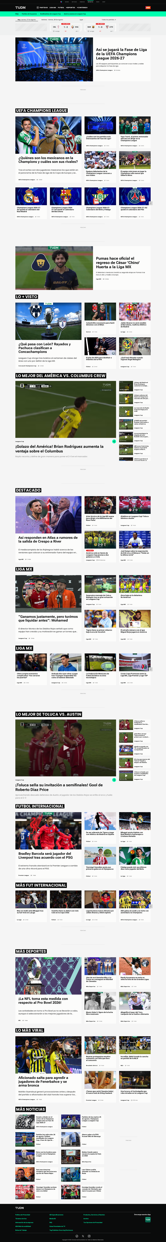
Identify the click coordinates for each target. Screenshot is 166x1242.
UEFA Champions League (26, 179)
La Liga (123, 332)
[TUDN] (20, 7)
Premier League (23, 875)
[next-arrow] (151, 203)
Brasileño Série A (91, 1065)
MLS (122, 1065)
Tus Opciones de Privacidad (92, 1222)
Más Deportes (90, 986)
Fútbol (88, 366)
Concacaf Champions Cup (27, 366)
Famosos (82, 1)
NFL (19, 1020)
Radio (97, 1)
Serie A (88, 332)
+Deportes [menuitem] (70, 7)
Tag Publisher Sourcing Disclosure (61, 1230)
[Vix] (148, 7)
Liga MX (21, 559)
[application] (65, 409)
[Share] (114, 441)
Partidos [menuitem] (44, 7)
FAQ (50, 1222)
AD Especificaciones (56, 1215)
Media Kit (52, 1218)
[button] (65, 409)
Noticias (74, 1)
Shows (67, 1)
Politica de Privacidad (22, 1215)
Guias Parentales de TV (57, 1226)
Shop (103, 1)
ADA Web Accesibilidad (23, 1226)
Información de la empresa (24, 1222)
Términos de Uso (21, 1218)
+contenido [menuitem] (82, 7)
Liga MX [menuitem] (53, 7)
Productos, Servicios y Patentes (94, 1215)
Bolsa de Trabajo (21, 1230)
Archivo (86, 1218)
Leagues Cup (125, 366)
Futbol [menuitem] (61, 7)
